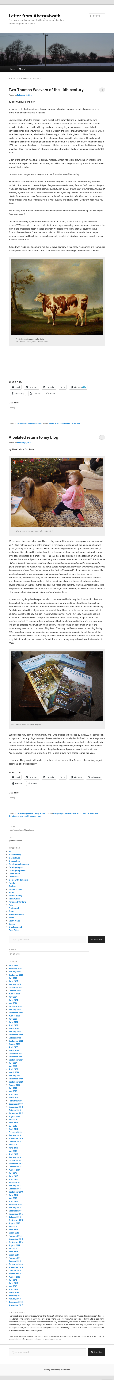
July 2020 (13, 1088)
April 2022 (13, 1047)
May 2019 (13, 1125)
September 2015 (16, 1220)
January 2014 (15, 1261)
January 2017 (15, 1185)
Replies (76, 423)
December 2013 (16, 1264)
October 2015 (15, 1217)
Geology (12, 886)
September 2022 (16, 1040)
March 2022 (14, 1050)
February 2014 (15, 1257)
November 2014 (16, 1239)
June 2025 (13, 981)
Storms (12, 923)
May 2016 (13, 1198)
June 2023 (13, 1021)
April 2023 (13, 1025)
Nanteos (52, 423)
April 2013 (13, 1289)
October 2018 (15, 1141)
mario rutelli (23, 816)
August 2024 (14, 993)
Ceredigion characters (19, 864)
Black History (15, 854)
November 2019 (16, 1106)
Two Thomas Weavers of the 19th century (46, 89)
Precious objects (16, 914)
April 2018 (13, 1154)
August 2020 (14, 1084)
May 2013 (13, 1286)
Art (10, 851)
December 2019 (16, 1103)
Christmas (13, 816)
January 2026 (15, 971)
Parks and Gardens (17, 901)
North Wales (14, 898)
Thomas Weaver (64, 423)
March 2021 (14, 1072)
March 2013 (14, 1292)
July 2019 (13, 1119)
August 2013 (14, 1276)
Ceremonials (22, 423)
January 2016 (15, 1207)
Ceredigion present (25, 813)
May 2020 (13, 1091)
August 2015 (14, 1223)
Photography (14, 908)
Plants (11, 911)
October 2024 (15, 990)
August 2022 (14, 1044)
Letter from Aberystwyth (34, 15)
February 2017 (15, 1182)
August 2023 (14, 1015)
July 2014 (13, 1248)
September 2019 (16, 1113)
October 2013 (15, 1270)
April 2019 (13, 1129)
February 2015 (15, 1235)
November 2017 (16, 1163)
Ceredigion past (16, 867)
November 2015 (16, 1213)
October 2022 (15, 1037)
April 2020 (13, 1094)
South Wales (14, 920)
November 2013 (16, 1267)
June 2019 (13, 1122)
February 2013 (15, 1295)
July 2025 (13, 978)
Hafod (11, 892)
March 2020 (14, 1097)
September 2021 (16, 1059)
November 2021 (16, 1056)
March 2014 (14, 1254)
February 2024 (15, 1006)
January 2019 (15, 1135)
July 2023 (13, 1018)
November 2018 (16, 1138)
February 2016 (15, 1204)
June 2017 (13, 1176)
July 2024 (13, 996)
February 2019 (15, 1132)
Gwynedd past (15, 889)
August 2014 (14, 1245)
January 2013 (15, 1298)
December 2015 (16, 1210)
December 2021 (16, 1053)
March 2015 (14, 1232)
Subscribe (96, 939)
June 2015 (13, 1229)
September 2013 (16, 1273)
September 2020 (16, 1081)
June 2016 (13, 1194)
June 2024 (13, 1000)
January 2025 (15, 984)
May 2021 (13, 1066)
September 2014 (16, 1242)
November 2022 (16, 1034)
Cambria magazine (90, 813)
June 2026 (13, 965)
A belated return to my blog (33, 437)
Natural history (34, 423)
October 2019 (15, 1110)
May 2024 (13, 1003)
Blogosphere (14, 860)
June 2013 (13, 1283)
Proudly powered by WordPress (57, 1369)
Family (36, 813)
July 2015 (13, 1226)
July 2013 (13, 1279)
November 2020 (16, 1078)
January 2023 (15, 1031)
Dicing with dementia (18, 879)
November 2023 (16, 1012)
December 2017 (16, 1160)
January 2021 (15, 1075)
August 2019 (14, 1116)
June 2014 (13, 1251)
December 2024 (16, 987)
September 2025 (16, 974)
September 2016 (16, 1191)
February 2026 (15, 968)
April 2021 (13, 1069)
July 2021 (13, 1062)
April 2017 (13, 1179)
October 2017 (15, 1166)
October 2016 (15, 1188)
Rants (42, 813)
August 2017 (14, 1169)
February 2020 (15, 1100)
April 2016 (13, 1201)
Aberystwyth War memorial (64, 813)
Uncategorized (15, 927)
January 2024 (15, 1009)
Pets (11, 904)
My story (23, 68)
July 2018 (13, 1144)
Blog (79, 813)
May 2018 (13, 1151)
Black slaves (14, 857)
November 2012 (16, 1305)
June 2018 (13, 1147)
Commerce (14, 876)
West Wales (14, 930)
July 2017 (13, 1172)
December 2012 (16, 1302)
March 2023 (14, 1028)
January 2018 (15, 1157)
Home (12, 68)
